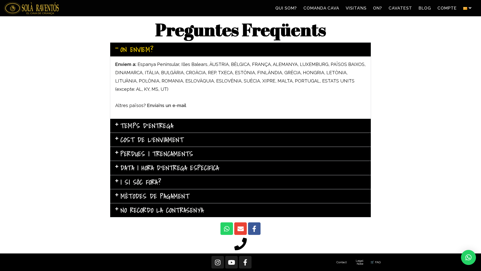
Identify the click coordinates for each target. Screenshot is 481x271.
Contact (341, 262)
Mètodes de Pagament (155, 196)
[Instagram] (217, 262)
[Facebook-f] (254, 228)
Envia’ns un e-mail (166, 105)
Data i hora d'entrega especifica (170, 168)
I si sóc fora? (141, 182)
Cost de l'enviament (152, 140)
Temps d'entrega (147, 126)
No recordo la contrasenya (162, 210)
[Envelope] (240, 228)
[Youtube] (231, 262)
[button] (240, 49)
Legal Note (359, 262)
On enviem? (137, 49)
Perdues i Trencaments (157, 154)
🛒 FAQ (376, 262)
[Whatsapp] (226, 228)
